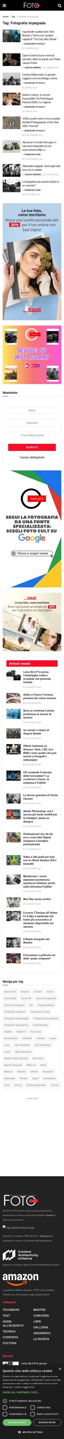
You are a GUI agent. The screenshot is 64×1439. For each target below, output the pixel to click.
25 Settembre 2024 (33, 135)
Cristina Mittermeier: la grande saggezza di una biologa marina (39, 76)
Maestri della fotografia (16, 1058)
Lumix (7, 1051)
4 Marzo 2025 (30, 111)
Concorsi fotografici (14, 1005)
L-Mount (40, 1038)
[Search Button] (59, 5)
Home (6, 16)
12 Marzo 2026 (31, 48)
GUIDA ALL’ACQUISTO (13, 1323)
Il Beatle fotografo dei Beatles (36, 940)
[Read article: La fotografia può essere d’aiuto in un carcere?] (11, 186)
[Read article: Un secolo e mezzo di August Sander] (13, 733)
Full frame (36, 1031)
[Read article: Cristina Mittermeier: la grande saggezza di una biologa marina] (11, 79)
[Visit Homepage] (32, 5)
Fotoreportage (40, 1024)
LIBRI (37, 1321)
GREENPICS (41, 1333)
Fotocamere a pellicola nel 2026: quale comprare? (39, 956)
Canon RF (26, 998)
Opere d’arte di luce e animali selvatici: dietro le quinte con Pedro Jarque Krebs (41, 59)
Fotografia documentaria (45, 1018)
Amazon (25, 991)
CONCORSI (41, 1315)
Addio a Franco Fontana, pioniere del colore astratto (39, 696)
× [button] (60, 1369)
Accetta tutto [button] (17, 1422)
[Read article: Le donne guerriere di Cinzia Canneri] (13, 798)
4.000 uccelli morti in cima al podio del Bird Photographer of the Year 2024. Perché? (41, 122)
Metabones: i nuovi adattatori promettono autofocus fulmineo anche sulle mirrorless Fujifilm (39, 881)
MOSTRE (39, 1310)
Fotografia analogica (14, 1011)
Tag (13, 16)
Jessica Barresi (33, 67)
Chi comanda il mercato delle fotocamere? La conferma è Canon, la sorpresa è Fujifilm (37, 777)
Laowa (52, 1038)
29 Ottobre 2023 (32, 194)
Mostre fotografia (13, 1064)
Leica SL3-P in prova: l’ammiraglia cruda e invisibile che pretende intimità (37, 677)
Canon (50, 991)
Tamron (55, 1085)
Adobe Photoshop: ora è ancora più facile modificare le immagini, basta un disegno (40, 816)
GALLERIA (40, 1327)
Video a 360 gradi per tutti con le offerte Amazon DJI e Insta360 (40, 860)
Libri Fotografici (42, 1044)
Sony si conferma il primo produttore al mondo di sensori (38, 714)
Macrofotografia (23, 1051)
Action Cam (10, 991)
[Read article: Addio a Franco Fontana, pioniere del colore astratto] (13, 698)
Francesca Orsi (33, 154)
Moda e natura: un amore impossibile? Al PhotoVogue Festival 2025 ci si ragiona (37, 98)
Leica (7, 1044)
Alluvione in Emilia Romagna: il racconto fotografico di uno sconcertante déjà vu (39, 145)
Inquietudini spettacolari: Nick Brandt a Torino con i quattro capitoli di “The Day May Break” (39, 35)
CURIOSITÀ (10, 1337)
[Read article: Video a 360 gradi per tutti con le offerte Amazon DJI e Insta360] (13, 860)
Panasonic (48, 1071)
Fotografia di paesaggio (16, 1018)
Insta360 (27, 1038)
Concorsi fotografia (46, 998)
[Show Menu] (4, 5)
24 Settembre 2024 (33, 159)
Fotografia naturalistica (16, 1024)
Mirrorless (38, 1058)
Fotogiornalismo (46, 1005)
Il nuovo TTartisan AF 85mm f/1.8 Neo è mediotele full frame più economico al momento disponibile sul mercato (40, 919)
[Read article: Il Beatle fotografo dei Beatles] (13, 942)
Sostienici (50, 1215)
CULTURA (10, 1343)
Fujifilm (8, 1031)
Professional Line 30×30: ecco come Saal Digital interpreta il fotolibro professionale (38, 839)
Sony (7, 1085)
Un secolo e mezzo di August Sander (36, 731)
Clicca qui (45, 1236)
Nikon (43, 1064)
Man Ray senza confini (37, 899)
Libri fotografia (22, 1044)
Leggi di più (28, 1386)
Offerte (34, 1071)
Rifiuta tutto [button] (47, 1422)
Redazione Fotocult (35, 44)
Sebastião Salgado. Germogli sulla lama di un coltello (41, 167)
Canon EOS (10, 998)
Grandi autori (11, 1038)
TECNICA (9, 1331)
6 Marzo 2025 (30, 87)
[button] (32, 1392)
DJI (31, 1005)
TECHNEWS (11, 1310)
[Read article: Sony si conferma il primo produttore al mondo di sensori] (13, 714)
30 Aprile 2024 (51, 174)
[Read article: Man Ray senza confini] (13, 902)
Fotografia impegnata (28, 16)
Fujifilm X (21, 1031)
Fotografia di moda (39, 1011)
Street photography (36, 1085)
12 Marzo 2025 (51, 67)
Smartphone (49, 1078)
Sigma (35, 1078)
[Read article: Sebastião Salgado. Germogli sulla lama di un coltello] (11, 170)
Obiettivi (21, 1071)
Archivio (38, 991)
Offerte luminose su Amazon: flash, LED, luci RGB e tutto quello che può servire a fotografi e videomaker (40, 752)
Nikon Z (8, 1071)
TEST (6, 1315)
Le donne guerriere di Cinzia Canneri (40, 796)
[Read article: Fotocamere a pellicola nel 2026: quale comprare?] (13, 958)
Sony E (18, 1085)
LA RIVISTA (41, 1339)
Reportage (9, 1078)
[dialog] (32, 1402)
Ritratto (24, 1078)
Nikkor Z (31, 1064)
